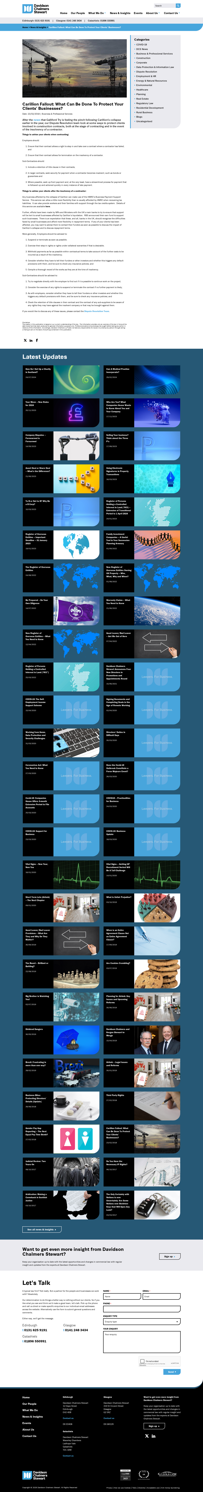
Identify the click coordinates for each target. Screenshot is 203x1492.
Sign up (168, 1256)
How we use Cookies (122, 1487)
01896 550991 (34, 1341)
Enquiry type (110, 1316)
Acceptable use (153, 1487)
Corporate (141, 62)
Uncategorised (144, 121)
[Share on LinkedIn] (31, 340)
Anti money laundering (170, 1487)
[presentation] (160, 1361)
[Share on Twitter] (25, 340)
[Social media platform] (147, 1436)
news (37, 119)
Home (63, 13)
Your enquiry (110, 1328)
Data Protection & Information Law (155, 67)
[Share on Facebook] (37, 340)
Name (106, 1291)
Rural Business (144, 112)
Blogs (139, 116)
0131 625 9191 (34, 1330)
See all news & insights (40, 1229)
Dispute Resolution (146, 71)
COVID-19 (141, 44)
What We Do (96, 13)
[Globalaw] (167, 1475)
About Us (152, 13)
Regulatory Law (144, 103)
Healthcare (142, 89)
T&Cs (134, 1487)
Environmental (144, 85)
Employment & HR (146, 76)
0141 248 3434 (75, 1330)
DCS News (142, 48)
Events (138, 13)
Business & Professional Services (57, 113)
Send (171, 1371)
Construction (143, 57)
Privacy (109, 1487)
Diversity (141, 1487)
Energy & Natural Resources (151, 80)
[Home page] (35, 8)
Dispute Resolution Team (96, 311)
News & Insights (120, 13)
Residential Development (150, 107)
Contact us (68, 1418)
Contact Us (171, 13)
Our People (78, 13)
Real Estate (142, 98)
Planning (141, 94)
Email (146, 1291)
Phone (106, 1303)
